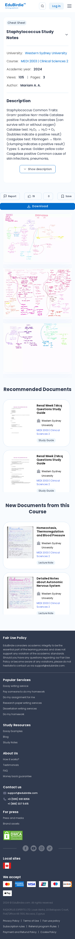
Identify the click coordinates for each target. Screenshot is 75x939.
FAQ (5, 770)
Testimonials (11, 765)
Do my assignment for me (19, 697)
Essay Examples (13, 731)
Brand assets (11, 823)
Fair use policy (51, 920)
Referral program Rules (43, 926)
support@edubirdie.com (50, 665)
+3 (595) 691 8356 (19, 799)
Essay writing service (15, 686)
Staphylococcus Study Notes (30, 35)
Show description (40, 169)
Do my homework (13, 714)
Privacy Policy (11, 920)
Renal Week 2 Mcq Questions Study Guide (50, 459)
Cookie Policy (48, 932)
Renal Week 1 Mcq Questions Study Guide (49, 409)
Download (40, 206)
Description (19, 101)
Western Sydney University (46, 53)
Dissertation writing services (20, 708)
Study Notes (10, 742)
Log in (56, 6)
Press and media (13, 818)
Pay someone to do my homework (24, 691)
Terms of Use (31, 920)
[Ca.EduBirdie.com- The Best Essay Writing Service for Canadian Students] (7, 867)
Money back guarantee (17, 776)
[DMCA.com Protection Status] (37, 835)
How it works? (11, 759)
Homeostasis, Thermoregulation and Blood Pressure (51, 531)
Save (69, 196)
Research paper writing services (22, 703)
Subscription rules (14, 926)
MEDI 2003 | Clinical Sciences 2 (44, 61)
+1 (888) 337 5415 (18, 803)
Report (12, 196)
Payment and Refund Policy (20, 932)
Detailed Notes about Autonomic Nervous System (50, 582)
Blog (6, 736)
